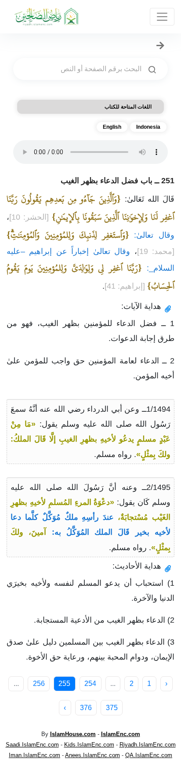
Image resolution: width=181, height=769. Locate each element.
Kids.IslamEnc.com (89, 744)
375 (112, 707)
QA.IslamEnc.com (148, 755)
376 (86, 707)
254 (90, 683)
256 (39, 683)
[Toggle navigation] (162, 16)
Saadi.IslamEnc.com (32, 744)
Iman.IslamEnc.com (34, 755)
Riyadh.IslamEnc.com (147, 744)
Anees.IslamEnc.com (92, 755)
